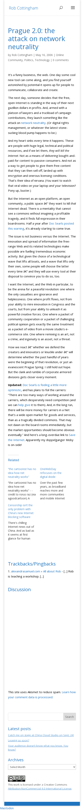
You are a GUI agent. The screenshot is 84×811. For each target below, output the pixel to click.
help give (24, 405)
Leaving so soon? (18, 740)
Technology (42, 60)
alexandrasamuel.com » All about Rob (36, 571)
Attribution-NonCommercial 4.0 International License (39, 788)
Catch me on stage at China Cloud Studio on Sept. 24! (41, 735)
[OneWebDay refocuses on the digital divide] (56, 483)
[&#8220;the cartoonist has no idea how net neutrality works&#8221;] (24, 483)
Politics (28, 60)
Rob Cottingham (22, 55)
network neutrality (33, 123)
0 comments (61, 60)
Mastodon (7, 808)
